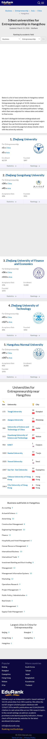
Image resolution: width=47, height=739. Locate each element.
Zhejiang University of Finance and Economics (23, 262)
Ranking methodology (12, 729)
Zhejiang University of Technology (23, 307)
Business (8, 11)
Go (43, 39)
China (39, 11)
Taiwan (28, 670)
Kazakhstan (29, 681)
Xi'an (3, 685)
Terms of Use (17, 737)
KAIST (10, 445)
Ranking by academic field (23, 34)
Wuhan (4, 681)
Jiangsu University (15, 420)
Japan (27, 674)
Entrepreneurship (21, 11)
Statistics (10, 166)
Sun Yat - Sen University (17, 470)
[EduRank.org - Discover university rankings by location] (7, 2)
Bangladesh (29, 678)
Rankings (34, 166)
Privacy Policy (29, 737)
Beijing (4, 667)
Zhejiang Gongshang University (23, 175)
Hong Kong (6, 678)
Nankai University (15, 453)
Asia (33, 11)
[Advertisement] (23, 70)
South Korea (30, 667)
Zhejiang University (23, 139)
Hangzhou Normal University (23, 344)
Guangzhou (6, 674)
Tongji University (15, 411)
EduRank (34, 28)
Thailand (28, 685)
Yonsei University (15, 461)
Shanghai (5, 670)
